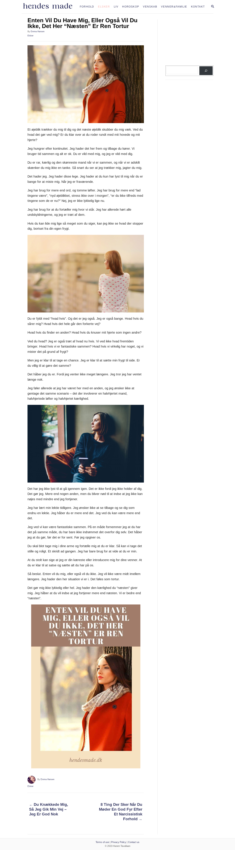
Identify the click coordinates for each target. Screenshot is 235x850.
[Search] (205, 70)
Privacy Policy (118, 842)
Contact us (133, 842)
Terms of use (102, 842)
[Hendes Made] (50, 6)
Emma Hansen (37, 31)
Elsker (30, 35)
